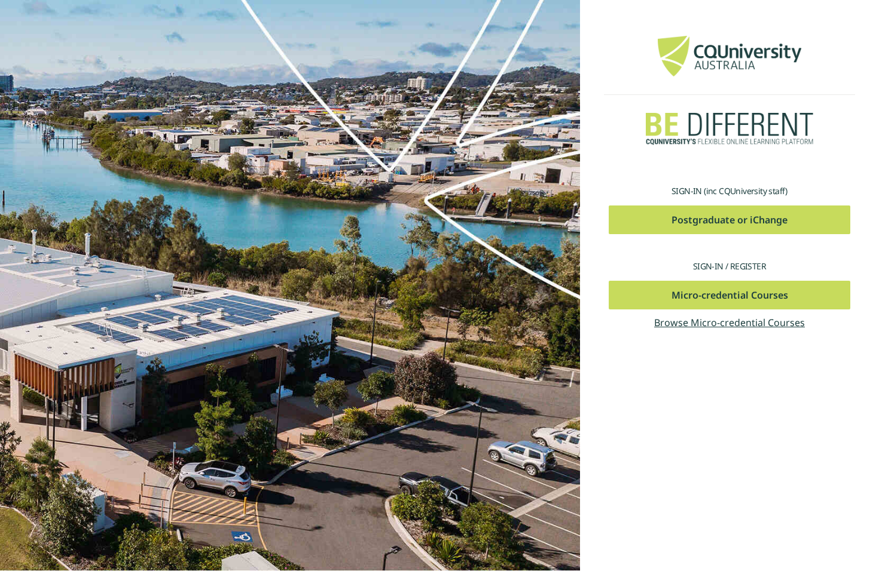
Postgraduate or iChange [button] (730, 219)
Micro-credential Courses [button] (730, 295)
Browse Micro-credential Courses (729, 322)
